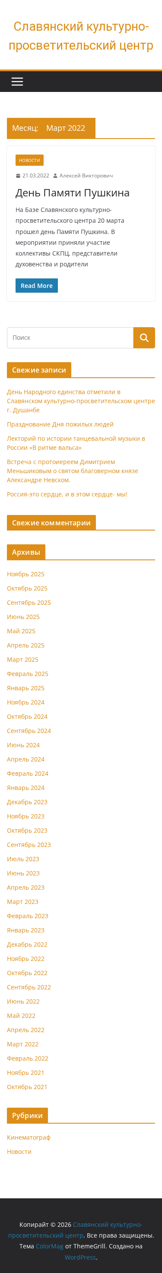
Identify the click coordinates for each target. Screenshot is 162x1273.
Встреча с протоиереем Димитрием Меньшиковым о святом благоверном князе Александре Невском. (72, 471)
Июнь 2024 (23, 745)
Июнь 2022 (23, 1001)
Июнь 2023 (23, 873)
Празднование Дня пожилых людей (60, 424)
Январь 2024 (25, 787)
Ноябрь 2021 (25, 1072)
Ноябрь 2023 (25, 816)
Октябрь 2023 (27, 830)
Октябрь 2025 (27, 588)
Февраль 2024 (27, 773)
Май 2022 (21, 1015)
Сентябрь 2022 (29, 987)
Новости (29, 160)
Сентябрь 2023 (29, 844)
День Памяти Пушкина (73, 192)
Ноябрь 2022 (25, 958)
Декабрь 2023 (27, 802)
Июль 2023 (23, 859)
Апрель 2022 (25, 1030)
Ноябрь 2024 (25, 702)
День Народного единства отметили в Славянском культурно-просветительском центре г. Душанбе (81, 401)
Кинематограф (29, 1137)
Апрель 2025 (25, 645)
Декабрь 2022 (27, 944)
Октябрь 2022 (27, 973)
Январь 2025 (25, 688)
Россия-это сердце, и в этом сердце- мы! (67, 494)
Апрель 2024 (25, 759)
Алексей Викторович (86, 175)
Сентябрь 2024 (29, 731)
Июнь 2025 (23, 617)
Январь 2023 (25, 930)
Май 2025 (21, 631)
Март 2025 (22, 659)
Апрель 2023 (25, 887)
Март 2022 (22, 1044)
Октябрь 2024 (27, 716)
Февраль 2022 (27, 1058)
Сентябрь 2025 (29, 602)
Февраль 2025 (27, 674)
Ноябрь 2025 (25, 574)
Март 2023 (22, 901)
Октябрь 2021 (27, 1087)
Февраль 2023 (27, 916)
